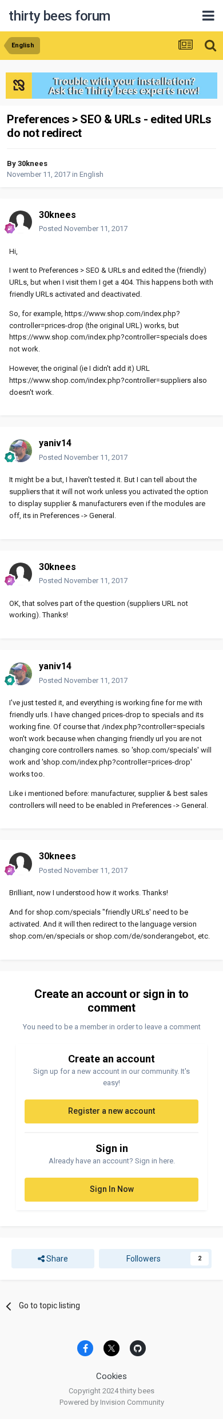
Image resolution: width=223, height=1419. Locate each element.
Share (56, 1258)
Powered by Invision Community (111, 1402)
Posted (83, 228)
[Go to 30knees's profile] (20, 222)
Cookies (111, 1376)
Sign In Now (112, 1189)
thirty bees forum (59, 16)
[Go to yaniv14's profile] (20, 450)
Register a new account (111, 1110)
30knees (32, 163)
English (91, 174)
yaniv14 (55, 443)
